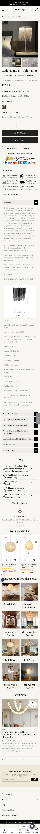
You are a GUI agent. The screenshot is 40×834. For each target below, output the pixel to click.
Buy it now (20, 140)
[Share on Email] (17, 195)
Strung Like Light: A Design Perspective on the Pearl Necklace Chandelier (19, 734)
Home (4, 17)
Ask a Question (7, 170)
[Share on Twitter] (11, 195)
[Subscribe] (34, 779)
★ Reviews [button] (38, 419)
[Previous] (5, 39)
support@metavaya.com (21, 2)
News (4, 729)
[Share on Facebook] (8, 195)
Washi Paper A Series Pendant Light (9, 565)
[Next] (35, 39)
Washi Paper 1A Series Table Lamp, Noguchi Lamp (28, 566)
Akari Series (10, 604)
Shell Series (10, 660)
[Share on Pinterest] (14, 195)
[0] (35, 10)
